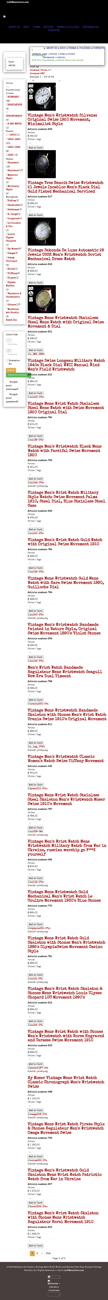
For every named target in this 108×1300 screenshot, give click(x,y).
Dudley (12, 201)
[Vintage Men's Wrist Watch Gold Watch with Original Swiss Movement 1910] (67, 533)
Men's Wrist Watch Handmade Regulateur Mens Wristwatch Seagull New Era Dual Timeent (65, 672)
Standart (13, 163)
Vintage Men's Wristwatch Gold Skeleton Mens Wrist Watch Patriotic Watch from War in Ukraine (65, 1175)
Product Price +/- (41, 70)
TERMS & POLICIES (68, 27)
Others (12, 305)
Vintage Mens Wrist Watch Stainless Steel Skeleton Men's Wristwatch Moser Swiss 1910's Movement (66, 799)
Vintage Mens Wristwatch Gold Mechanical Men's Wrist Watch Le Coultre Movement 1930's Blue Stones (64, 896)
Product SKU (37, 73)
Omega (11, 253)
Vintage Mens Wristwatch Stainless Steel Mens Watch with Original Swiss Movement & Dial (66, 322)
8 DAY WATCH (15, 124)
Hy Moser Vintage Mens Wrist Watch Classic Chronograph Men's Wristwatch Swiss (66, 1082)
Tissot (12, 278)
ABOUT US (14, 27)
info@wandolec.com (18, 2)
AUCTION (48, 27)
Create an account (17, 375)
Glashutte (14, 205)
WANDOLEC (54, 10)
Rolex (11, 269)
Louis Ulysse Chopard (11, 237)
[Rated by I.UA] (54, 1278)
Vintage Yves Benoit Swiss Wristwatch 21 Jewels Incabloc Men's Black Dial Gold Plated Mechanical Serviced (66, 187)
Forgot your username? (12, 386)
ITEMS (36, 27)
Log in (11, 370)
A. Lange (13, 214)
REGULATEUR (15, 105)
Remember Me (14, 362)
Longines (13, 218)
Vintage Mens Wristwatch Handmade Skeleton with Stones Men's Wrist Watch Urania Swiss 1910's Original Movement (67, 715)
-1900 (11, 135)
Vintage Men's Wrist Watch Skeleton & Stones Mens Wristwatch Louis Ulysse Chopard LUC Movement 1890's (65, 993)
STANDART (13, 97)
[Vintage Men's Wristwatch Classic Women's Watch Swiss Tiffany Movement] (67, 747)
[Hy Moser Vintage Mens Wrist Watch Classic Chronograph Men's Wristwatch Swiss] (67, 1068)
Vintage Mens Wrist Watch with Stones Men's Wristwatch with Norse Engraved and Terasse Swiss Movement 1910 (66, 1036)
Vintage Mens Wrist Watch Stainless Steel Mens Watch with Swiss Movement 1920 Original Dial (66, 408)
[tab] (14, 83)
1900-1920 (14, 139)
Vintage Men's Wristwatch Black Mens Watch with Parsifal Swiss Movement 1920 (65, 451)
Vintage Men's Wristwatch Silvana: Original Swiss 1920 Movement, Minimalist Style (62, 120)
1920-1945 (14, 147)
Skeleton (13, 170)
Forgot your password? (12, 398)
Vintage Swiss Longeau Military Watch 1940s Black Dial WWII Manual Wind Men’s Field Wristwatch (66, 365)
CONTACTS (54, 31)
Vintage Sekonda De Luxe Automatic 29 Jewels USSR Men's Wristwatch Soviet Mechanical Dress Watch (66, 255)
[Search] (8, 87)
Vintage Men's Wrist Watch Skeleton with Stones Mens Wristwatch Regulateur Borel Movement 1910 (63, 1217)
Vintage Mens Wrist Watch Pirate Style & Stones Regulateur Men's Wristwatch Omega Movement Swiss (66, 1128)
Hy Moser (13, 249)
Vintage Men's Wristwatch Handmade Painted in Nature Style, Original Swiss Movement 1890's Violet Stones (64, 629)
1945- (11, 155)
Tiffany (12, 273)
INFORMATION (91, 27)
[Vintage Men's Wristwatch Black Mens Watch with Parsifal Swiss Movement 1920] (67, 440)
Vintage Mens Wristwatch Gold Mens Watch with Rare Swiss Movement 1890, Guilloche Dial (66, 583)
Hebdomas (13, 210)
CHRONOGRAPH (14, 116)
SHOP (26, 27)
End (48, 1253)
